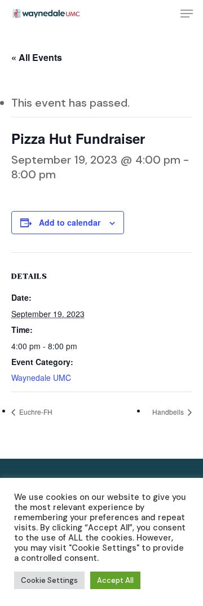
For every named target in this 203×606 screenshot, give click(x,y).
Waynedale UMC (41, 377)
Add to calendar (69, 222)
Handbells (169, 411)
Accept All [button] (115, 580)
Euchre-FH (34, 411)
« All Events (36, 57)
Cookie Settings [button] (49, 580)
